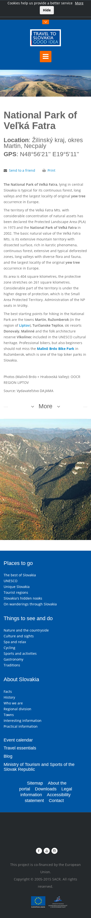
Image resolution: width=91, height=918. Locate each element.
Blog (8, 756)
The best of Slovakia (20, 575)
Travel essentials (20, 748)
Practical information (21, 726)
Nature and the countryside (26, 630)
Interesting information (22, 720)
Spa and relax (15, 642)
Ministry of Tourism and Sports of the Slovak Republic (39, 767)
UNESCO (10, 581)
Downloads (46, 789)
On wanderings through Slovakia (30, 604)
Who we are (13, 703)
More (79, 3)
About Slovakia (21, 679)
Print (51, 170)
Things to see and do (28, 618)
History (9, 697)
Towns (9, 714)
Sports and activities (20, 653)
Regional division (17, 709)
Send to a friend (22, 170)
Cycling (9, 647)
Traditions (12, 665)
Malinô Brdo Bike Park (55, 348)
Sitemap (35, 783)
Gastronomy (13, 659)
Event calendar (18, 740)
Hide (47, 10)
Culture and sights (19, 636)
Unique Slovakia (17, 586)
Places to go (18, 563)
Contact (56, 800)
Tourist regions (16, 592)
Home (8, 88)
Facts (8, 691)
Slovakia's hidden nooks (23, 598)
